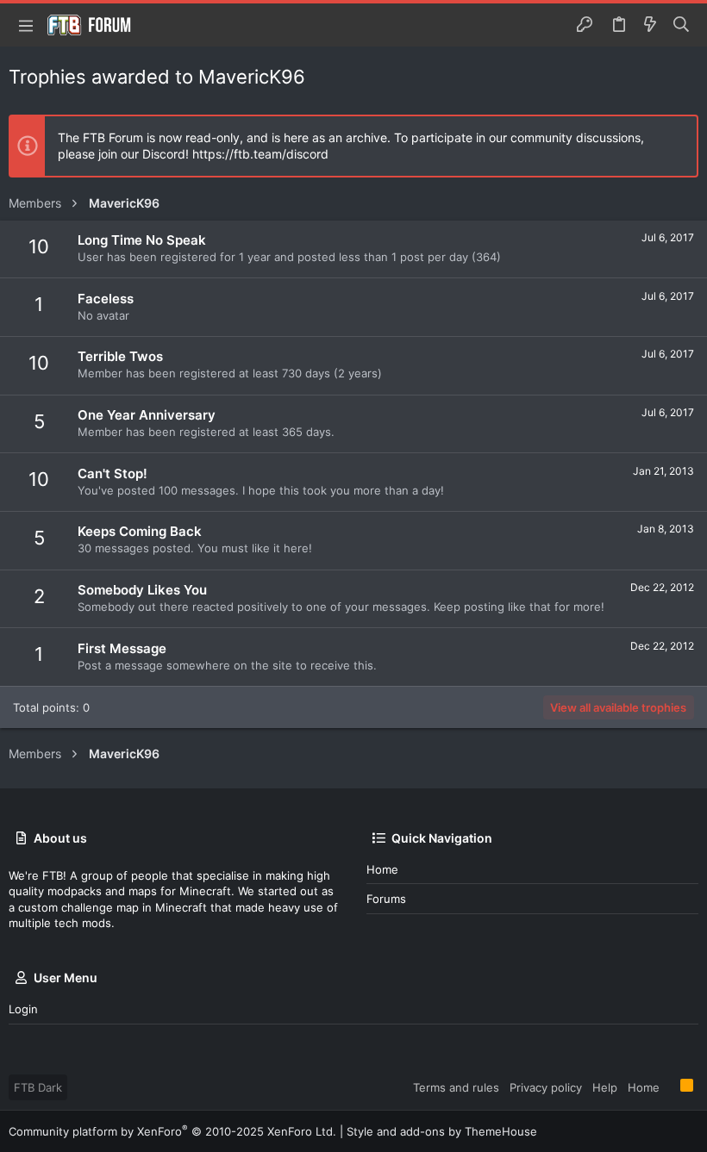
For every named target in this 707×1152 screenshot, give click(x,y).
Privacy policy (546, 1087)
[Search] (681, 24)
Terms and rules (456, 1087)
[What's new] (650, 24)
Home (382, 869)
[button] (26, 24)
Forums (386, 899)
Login (23, 1009)
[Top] (670, 1086)
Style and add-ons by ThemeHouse (442, 1131)
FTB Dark (38, 1087)
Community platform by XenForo (172, 1131)
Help (604, 1087)
